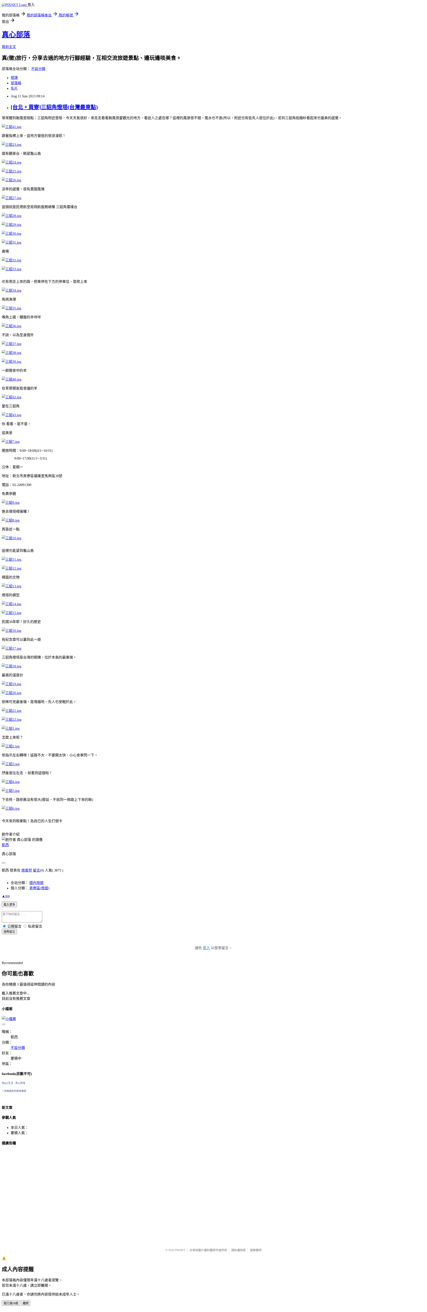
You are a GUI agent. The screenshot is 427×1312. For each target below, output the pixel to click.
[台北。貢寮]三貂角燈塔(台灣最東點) (54, 107)
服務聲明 (256, 1250)
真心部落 (16, 34)
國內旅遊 (36, 883)
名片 (14, 88)
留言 (36, 870)
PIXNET (180, 1250)
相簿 (14, 78)
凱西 (5, 845)
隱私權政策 (238, 1250)
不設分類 (38, 69)
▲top (6, 896)
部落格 (16, 83)
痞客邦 (26, 870)
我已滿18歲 (11, 1303)
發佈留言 (9, 931)
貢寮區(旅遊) (39, 888)
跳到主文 (9, 47)
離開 (25, 1303)
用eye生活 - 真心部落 (13, 1083)
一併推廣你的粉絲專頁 (14, 1091)
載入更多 (9, 904)
